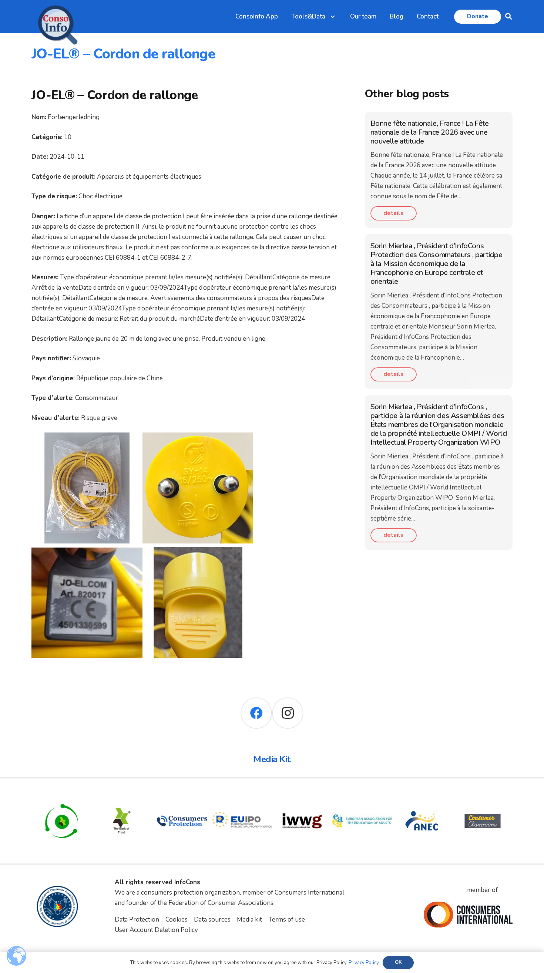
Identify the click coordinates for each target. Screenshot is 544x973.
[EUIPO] (242, 796)
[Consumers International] (468, 914)
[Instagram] (287, 713)
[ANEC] (422, 796)
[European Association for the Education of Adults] (362, 796)
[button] (508, 17)
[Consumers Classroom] (483, 796)
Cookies (176, 919)
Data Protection (137, 919)
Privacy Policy (364, 962)
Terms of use (286, 919)
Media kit (249, 919)
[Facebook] (256, 713)
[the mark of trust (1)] (122, 796)
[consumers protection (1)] (182, 796)
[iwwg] (302, 796)
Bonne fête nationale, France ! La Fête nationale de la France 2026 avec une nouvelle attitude (429, 132)
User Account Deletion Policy (156, 930)
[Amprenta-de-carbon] (61, 796)
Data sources (212, 919)
